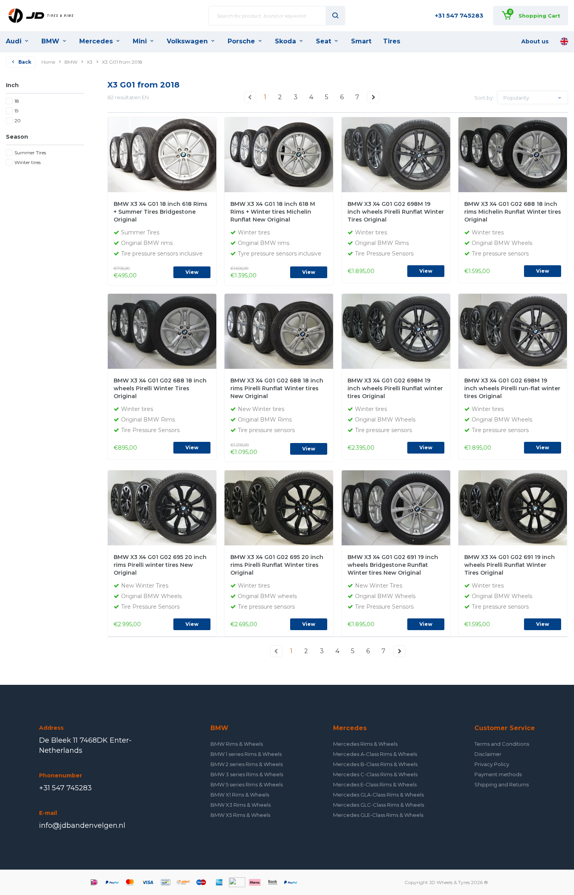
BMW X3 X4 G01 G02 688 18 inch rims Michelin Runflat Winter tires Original (512, 211)
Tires (391, 41)
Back (24, 62)
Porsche (241, 41)
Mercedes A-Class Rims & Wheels (375, 754)
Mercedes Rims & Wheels (365, 744)
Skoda (285, 41)
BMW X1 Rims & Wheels (239, 794)
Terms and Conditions (501, 744)
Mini (140, 41)
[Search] (335, 15)
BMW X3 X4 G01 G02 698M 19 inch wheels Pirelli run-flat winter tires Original (512, 388)
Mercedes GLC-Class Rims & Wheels (378, 805)
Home (48, 62)
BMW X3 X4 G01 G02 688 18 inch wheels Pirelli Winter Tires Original (160, 388)
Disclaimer (487, 754)
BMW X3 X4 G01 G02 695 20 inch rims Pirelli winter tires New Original (160, 565)
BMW (50, 41)
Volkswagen (187, 41)
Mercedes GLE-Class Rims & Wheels (378, 815)
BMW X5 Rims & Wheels (240, 815)
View (191, 272)
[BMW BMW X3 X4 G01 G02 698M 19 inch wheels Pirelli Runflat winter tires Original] (398, 330)
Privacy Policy (491, 764)
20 (17, 120)
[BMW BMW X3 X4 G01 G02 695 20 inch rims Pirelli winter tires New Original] (164, 507)
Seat (323, 41)
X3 (90, 62)
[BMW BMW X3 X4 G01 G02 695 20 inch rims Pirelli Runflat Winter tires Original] (281, 507)
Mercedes (96, 41)
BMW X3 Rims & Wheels (240, 805)
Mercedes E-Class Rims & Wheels (375, 784)
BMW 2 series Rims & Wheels (246, 764)
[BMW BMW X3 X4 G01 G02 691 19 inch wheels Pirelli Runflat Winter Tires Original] (515, 507)
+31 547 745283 (459, 15)
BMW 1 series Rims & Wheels (246, 754)
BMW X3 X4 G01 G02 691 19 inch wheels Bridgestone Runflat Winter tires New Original (393, 565)
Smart (361, 41)
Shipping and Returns (501, 784)
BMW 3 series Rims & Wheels (246, 774)
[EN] (564, 41)
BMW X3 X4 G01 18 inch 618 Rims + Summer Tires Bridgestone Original (160, 211)
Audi (13, 41)
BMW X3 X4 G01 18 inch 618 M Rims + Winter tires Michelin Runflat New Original (272, 211)
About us (535, 41)
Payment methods (498, 774)
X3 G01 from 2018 (122, 62)
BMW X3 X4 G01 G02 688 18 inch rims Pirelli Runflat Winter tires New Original (276, 388)
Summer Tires (30, 152)
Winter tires (27, 162)
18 (16, 101)
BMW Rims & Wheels (236, 744)
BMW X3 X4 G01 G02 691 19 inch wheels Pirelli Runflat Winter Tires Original (509, 565)
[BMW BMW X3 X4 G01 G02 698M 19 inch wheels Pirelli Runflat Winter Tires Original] (398, 153)
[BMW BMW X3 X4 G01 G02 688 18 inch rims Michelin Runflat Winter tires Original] (515, 153)
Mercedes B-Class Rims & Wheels (375, 764)
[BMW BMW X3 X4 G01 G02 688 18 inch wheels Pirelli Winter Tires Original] (164, 330)
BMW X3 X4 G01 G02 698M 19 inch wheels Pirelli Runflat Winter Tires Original (396, 211)
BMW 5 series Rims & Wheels (246, 784)
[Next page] (373, 97)
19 (16, 111)
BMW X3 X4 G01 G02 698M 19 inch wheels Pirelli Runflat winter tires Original (395, 388)
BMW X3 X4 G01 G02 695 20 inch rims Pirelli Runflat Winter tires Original (276, 565)
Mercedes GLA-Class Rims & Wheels (378, 794)
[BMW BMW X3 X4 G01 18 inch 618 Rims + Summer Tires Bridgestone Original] (164, 153)
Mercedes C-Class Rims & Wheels (375, 774)
